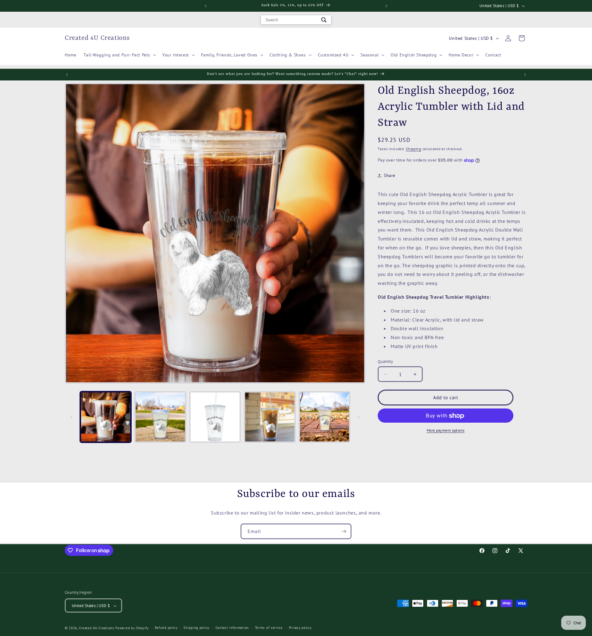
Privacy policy (300, 628)
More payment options (446, 430)
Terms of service (269, 628)
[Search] (324, 19)
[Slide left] (71, 417)
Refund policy (166, 628)
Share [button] (389, 175)
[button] (119, 54)
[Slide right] (358, 417)
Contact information (232, 628)
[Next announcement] (386, 6)
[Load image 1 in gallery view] (105, 417)
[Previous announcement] (205, 6)
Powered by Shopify (132, 628)
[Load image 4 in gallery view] (269, 417)
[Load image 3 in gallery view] (215, 417)
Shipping (413, 148)
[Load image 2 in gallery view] (160, 417)
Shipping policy (196, 628)
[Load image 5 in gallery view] (324, 417)
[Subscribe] (344, 531)
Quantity (385, 361)
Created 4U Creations (96, 628)
